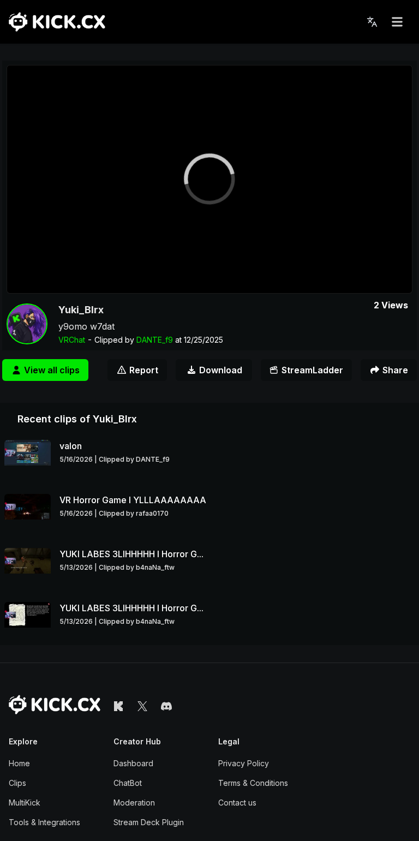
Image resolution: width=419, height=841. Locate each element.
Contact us (237, 802)
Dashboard (133, 763)
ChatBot (127, 783)
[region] (209, 179)
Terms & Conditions (253, 783)
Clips (17, 783)
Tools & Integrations (44, 822)
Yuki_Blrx (81, 309)
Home (19, 763)
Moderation (134, 802)
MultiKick (24, 802)
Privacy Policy (243, 763)
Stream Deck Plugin (148, 822)
